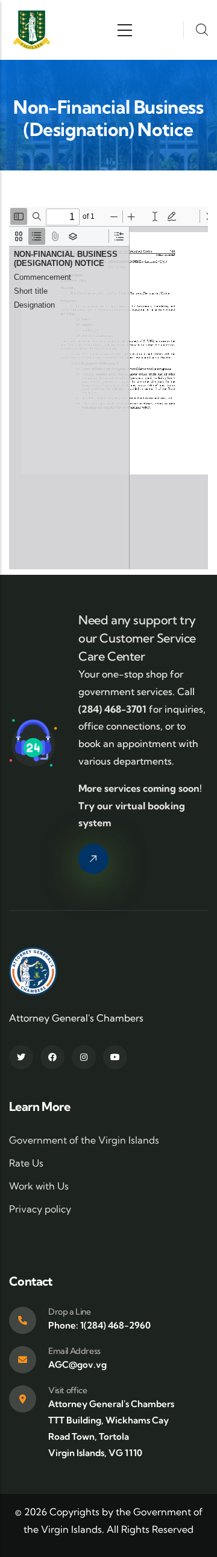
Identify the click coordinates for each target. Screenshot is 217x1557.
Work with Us (39, 1186)
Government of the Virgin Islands (84, 1140)
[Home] (31, 30)
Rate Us (26, 1163)
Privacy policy (40, 1209)
